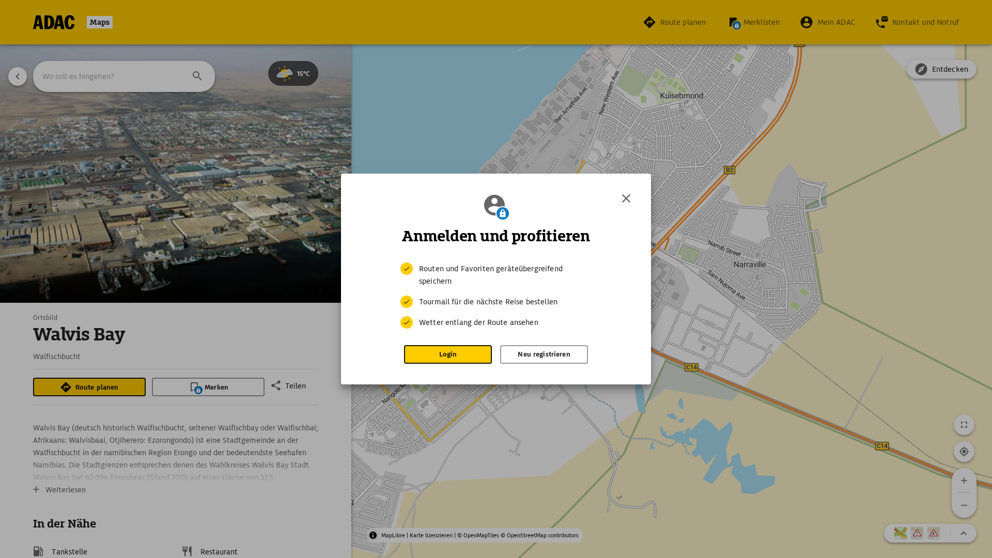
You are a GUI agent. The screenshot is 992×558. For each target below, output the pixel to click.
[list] (496, 295)
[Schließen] (626, 198)
